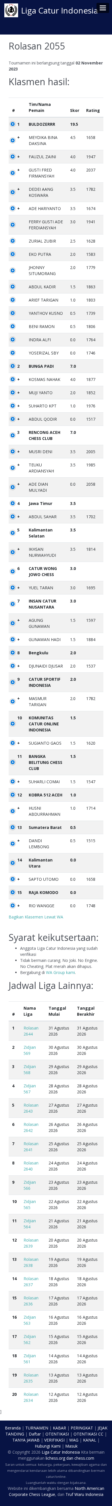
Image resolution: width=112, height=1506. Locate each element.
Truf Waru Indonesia (84, 1494)
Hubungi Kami (48, 1446)
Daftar (35, 1434)
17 (14, 1336)
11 (19, 756)
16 (14, 1317)
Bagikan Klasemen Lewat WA (36, 917)
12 (19, 795)
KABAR (59, 1428)
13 (19, 827)
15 (19, 892)
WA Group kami (60, 972)
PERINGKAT (82, 1428)
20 (14, 1394)
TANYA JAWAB (26, 1440)
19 (14, 1375)
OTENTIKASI (57, 1434)
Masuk (71, 1446)
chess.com (84, 1458)
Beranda (13, 1428)
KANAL (89, 1440)
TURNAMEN (36, 1428)
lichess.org (55, 1458)
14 (19, 860)
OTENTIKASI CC (88, 1434)
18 (14, 1355)
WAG (73, 1440)
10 (19, 717)
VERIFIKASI (54, 1440)
